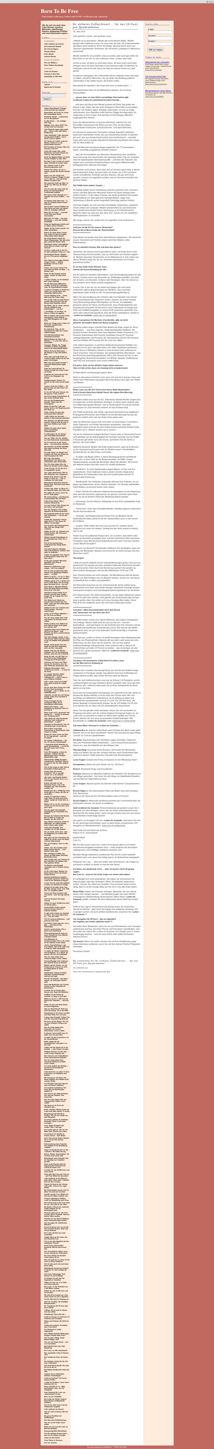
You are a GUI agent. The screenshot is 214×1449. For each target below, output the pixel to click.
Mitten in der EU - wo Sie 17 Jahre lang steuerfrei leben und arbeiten (56, 577)
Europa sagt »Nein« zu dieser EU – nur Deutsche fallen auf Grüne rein (57, 489)
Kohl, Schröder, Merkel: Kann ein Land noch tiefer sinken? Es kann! (57, 1110)
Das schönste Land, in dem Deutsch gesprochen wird (54, 166)
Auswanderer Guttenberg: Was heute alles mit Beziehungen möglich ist (55, 1089)
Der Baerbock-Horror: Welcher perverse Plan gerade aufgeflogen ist (56, 256)
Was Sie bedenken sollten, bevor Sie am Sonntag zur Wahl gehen (56, 1252)
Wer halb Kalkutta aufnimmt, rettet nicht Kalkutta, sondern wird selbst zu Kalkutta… (57, 550)
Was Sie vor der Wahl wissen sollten (54, 1423)
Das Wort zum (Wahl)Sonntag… (55, 1420)
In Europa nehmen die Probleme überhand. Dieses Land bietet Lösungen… (56, 1121)
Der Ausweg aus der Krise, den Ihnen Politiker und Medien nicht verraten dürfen (56, 1079)
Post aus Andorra (50, 1443)
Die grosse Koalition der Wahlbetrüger (53, 1416)
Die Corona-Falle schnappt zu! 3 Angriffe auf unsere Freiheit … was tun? (56, 196)
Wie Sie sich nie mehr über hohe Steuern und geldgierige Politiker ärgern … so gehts (56, 572)
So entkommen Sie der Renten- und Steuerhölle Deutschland (55, 435)
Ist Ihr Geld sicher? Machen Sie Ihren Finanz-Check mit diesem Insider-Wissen (55, 872)
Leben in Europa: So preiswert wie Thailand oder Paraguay (56, 1317)
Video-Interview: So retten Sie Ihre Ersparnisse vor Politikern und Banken (56, 1073)
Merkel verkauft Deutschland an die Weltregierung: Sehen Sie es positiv (56, 538)
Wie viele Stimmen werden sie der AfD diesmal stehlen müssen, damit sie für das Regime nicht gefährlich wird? (57, 639)
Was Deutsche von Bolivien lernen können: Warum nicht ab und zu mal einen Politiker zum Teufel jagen (56, 423)
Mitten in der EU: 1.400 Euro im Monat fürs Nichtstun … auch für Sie (56, 1000)
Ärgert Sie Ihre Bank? (52, 1438)
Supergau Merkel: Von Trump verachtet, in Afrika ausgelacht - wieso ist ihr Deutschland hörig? (56, 346)
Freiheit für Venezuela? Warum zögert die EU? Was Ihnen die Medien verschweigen (55, 521)
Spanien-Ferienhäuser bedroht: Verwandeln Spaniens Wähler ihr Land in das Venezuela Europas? (56, 878)
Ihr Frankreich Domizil (52, 46)
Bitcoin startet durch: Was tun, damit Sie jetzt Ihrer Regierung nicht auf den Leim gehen (55, 646)
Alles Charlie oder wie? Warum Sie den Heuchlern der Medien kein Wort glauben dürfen (56, 861)
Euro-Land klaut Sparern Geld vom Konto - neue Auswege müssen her (56, 894)
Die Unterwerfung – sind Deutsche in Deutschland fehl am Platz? (56, 498)
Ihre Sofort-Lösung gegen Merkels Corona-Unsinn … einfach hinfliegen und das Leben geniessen (56, 262)
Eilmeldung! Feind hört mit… (55, 1314)
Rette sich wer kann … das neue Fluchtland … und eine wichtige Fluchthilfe (56, 220)
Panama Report (49, 51)
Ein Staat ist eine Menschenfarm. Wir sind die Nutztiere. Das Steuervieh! (56, 1095)
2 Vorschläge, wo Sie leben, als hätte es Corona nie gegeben (55, 312)
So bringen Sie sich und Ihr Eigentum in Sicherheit (54, 1279)
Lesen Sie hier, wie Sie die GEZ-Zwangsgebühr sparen (56, 469)
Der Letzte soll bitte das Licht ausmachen (54, 1234)
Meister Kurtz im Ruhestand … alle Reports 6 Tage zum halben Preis (55, 352)
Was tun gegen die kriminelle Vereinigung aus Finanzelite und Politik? (56, 811)
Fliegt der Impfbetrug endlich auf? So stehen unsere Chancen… (56, 225)
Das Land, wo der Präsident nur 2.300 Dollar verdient (56, 1287)
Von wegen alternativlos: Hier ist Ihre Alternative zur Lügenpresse (56, 473)
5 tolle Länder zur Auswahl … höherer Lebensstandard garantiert (56, 417)
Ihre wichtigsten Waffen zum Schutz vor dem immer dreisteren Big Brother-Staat (56, 855)
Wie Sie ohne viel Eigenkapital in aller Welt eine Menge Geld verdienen (56, 527)
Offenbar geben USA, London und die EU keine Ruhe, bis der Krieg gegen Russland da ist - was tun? (57, 582)
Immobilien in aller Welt (53, 76)
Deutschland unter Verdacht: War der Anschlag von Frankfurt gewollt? (56, 1159)
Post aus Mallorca (50, 63)
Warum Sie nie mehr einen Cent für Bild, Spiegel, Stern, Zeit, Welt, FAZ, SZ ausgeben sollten (57, 888)
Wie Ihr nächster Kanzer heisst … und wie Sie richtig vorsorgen (56, 1434)
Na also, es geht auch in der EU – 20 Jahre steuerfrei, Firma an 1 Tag (57, 251)
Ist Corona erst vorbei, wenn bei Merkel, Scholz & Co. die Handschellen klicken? (55, 142)
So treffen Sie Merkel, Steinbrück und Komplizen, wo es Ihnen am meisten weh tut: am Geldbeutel (56, 952)
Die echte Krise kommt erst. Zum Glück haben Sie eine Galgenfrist (56, 1296)
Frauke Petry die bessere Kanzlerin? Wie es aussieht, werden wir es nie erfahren (54, 773)
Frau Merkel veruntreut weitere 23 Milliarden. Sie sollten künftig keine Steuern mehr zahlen (56, 823)
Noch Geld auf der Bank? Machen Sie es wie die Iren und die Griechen (56, 1139)
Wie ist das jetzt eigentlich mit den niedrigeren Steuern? (56, 1242)
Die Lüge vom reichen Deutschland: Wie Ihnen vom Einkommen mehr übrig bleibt (55, 460)
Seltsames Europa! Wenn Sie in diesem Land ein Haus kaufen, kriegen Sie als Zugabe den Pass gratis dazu (56, 595)
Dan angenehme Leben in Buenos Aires (56, 1354)
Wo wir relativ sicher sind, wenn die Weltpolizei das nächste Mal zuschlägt (56, 833)
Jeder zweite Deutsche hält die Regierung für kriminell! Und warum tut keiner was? (55, 1165)
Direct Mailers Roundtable (53, 65)
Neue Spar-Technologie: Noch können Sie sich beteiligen (54, 1275)
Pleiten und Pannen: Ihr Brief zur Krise (56, 1322)
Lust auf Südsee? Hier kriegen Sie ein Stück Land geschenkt (56, 506)
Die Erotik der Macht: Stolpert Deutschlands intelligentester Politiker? (55, 1400)
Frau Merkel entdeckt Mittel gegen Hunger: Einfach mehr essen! (56, 1334)
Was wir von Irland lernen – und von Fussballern (56, 1343)
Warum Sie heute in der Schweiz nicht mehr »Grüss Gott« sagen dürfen (56, 1186)
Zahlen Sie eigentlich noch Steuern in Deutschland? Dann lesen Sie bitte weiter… (56, 556)
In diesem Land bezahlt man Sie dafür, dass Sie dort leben (56, 1034)
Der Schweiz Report (51, 49)
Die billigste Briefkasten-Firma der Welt (56, 1370)
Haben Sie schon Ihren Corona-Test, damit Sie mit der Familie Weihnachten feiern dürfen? (55, 234)
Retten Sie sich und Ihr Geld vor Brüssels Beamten (56, 1427)
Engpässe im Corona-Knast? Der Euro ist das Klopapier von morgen (56, 376)
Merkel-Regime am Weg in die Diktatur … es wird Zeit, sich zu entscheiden (56, 340)
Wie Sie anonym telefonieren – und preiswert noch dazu (57, 920)
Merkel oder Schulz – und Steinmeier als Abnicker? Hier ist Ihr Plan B (56, 708)
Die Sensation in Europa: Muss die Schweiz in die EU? (57, 148)
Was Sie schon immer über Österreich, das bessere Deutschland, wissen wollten (54, 1029)
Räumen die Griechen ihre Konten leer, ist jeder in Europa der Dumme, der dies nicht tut (56, 817)
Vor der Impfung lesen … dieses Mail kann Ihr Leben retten (55, 296)
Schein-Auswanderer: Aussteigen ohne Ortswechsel (56, 1326)
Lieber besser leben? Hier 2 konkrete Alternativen (54, 502)
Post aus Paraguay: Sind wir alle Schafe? (56, 844)
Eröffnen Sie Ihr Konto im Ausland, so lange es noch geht (55, 995)
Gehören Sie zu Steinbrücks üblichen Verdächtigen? (54, 1374)
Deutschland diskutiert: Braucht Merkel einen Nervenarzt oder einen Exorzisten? (57, 484)
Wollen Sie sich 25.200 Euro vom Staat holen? (56, 1291)
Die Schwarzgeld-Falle (155, 76)
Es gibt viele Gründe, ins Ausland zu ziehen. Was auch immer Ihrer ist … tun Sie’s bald (56, 914)
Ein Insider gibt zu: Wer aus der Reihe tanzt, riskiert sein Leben (56, 1130)
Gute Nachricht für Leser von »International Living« (54, 1393)
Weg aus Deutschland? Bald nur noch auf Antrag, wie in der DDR (56, 1009)
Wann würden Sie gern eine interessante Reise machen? (54, 413)
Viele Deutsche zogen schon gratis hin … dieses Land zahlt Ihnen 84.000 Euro (56, 131)
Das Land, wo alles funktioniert (55, 1350)
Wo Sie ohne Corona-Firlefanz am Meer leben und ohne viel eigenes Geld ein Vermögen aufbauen (56, 208)
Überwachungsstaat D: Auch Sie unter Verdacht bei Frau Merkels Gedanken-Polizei (56, 935)
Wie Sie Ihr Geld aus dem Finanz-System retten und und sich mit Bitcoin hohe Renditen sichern (56, 301)
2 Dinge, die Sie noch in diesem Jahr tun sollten (55, 1311)
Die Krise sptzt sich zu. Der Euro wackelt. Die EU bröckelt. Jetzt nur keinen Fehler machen (56, 1214)
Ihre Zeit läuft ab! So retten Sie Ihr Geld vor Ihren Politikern (57, 1260)
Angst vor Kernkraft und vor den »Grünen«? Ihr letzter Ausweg (56, 1150)
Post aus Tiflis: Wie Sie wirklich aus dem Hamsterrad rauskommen (56, 439)
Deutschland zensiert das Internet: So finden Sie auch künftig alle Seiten (56, 1269)
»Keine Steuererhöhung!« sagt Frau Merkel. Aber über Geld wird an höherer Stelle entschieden (56, 946)
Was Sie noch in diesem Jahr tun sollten (56, 1412)
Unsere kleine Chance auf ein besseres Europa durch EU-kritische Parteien (54, 909)
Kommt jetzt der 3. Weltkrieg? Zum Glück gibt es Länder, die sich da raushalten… (57, 792)
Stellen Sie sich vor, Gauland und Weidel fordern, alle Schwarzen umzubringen (56, 533)
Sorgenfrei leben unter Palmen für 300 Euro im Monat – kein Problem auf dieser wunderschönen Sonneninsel (57, 632)
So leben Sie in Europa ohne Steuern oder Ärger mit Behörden (56, 991)
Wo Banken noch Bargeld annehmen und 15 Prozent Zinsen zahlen (56, 867)
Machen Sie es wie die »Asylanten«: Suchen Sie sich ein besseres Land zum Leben (57, 805)
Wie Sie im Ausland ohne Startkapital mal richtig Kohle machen (55, 544)
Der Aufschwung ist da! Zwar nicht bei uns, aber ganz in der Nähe (57, 1203)
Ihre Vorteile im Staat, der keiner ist (56, 1358)
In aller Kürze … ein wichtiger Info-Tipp (55, 122)
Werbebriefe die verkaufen (157, 62)
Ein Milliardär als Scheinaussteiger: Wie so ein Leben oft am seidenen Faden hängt (57, 940)
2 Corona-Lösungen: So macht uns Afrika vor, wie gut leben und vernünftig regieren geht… (56, 291)
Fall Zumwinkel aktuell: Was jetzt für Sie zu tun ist (56, 1366)
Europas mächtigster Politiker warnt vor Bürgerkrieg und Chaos (56, 1199)
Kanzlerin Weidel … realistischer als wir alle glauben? (56, 117)
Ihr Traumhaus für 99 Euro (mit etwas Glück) (56, 1307)
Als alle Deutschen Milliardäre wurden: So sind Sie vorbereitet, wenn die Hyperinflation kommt (55, 285)
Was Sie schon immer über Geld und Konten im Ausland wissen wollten (55, 619)
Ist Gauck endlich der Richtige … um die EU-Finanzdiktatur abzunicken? (56, 1067)
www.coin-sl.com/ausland (105, 315)
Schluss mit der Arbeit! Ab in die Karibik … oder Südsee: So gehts (56, 1048)
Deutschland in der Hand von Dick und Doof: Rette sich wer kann (57, 1014)
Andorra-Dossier (50, 56)
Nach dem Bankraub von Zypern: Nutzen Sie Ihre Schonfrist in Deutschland (56, 986)
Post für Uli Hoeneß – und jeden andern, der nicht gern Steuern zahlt (56, 980)
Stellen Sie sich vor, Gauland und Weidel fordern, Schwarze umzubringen (56, 609)
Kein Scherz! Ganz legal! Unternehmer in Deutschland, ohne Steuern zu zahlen (57, 730)
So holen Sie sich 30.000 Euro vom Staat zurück (56, 1171)
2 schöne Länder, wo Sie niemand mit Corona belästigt (56, 280)
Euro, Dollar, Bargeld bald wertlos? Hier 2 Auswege (54, 1126)
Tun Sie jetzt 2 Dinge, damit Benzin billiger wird (54, 1338)
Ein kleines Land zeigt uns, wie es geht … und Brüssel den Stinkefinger (56, 925)
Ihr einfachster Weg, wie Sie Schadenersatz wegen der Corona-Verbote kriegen (56, 330)
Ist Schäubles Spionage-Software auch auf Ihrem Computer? (56, 1084)
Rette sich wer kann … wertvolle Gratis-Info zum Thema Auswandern (55, 214)
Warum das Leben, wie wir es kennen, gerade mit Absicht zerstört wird (57, 171)
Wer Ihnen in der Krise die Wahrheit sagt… (54, 1106)
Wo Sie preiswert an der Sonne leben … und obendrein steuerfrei (56, 443)
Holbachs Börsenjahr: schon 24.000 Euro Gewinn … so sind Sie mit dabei (57, 669)
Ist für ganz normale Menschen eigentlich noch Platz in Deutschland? (55, 562)
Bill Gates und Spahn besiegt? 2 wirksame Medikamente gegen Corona (56, 364)
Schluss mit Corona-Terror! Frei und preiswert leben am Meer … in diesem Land (56, 269)
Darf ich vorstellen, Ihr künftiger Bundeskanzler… (56, 1302)
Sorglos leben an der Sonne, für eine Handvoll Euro (55, 1238)
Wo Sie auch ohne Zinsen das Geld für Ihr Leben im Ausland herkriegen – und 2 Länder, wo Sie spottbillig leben (57, 689)
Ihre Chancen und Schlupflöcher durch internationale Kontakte (56, 1056)
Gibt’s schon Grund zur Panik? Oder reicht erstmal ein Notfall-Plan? (55, 683)
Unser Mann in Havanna (53, 1440)
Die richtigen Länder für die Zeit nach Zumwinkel (56, 1362)
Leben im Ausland (51, 71)
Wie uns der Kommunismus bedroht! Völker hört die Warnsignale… (54, 402)
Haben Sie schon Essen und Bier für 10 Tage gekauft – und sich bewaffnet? (56, 736)
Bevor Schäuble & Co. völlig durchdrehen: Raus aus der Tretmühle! (54, 1388)
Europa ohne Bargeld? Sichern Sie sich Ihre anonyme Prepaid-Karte (56, 1018)
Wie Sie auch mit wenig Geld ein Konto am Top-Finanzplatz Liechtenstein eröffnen (56, 190)
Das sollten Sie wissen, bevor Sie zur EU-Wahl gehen (56, 493)
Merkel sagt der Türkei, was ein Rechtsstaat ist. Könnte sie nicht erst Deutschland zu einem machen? (55, 967)
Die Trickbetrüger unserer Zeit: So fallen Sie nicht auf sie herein (56, 1191)
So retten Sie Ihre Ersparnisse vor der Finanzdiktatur (56, 1038)
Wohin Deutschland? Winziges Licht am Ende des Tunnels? (55, 109)
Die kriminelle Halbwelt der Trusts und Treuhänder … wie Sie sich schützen (56, 515)
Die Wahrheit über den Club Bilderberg (54, 1347)
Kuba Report (49, 54)
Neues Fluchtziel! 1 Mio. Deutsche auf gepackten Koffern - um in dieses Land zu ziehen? (56, 136)
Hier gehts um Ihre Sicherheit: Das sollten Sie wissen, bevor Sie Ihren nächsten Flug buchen (56, 839)
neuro (124, 1447)
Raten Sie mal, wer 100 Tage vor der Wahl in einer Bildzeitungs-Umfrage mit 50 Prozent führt (55, 658)
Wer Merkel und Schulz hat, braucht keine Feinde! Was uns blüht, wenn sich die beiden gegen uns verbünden (56, 602)
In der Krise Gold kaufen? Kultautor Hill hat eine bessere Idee (55, 1247)
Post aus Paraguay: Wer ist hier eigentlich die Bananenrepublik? (56, 510)
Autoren (47, 84)
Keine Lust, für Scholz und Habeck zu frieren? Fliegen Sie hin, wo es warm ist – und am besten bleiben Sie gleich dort (57, 178)
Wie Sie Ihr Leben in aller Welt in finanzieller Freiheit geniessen (56, 768)
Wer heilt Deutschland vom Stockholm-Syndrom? (54, 336)
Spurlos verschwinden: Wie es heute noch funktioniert (55, 930)
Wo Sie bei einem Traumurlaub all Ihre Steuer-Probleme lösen (56, 397)
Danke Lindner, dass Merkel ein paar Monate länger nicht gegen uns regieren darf (56, 625)
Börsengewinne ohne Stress (158, 91)
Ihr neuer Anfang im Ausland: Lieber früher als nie (55, 1256)
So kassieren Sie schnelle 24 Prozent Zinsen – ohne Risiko (55, 1134)
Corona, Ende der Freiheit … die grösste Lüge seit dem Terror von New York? (56, 387)
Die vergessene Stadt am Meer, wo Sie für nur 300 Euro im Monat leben (56, 184)
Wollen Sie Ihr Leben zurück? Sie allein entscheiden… (56, 229)
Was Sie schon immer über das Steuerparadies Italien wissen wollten (55, 1101)
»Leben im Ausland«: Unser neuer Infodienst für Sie (56, 1383)
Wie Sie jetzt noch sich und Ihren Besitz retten (56, 1265)
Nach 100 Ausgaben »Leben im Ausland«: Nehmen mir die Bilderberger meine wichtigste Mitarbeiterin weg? (55, 754)
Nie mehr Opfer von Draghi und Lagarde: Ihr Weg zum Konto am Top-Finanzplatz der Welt (56, 454)
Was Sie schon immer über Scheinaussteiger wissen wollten (55, 957)
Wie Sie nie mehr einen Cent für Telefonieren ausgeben (55, 1406)
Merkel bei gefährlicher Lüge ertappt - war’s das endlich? (54, 567)
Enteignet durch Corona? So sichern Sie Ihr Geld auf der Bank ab (56, 382)
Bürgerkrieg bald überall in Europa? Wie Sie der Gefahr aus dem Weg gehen (56, 1115)
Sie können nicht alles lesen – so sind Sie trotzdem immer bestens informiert (56, 202)
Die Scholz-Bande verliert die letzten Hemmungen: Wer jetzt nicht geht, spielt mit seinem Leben (57, 240)
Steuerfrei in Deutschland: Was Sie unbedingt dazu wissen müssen (56, 725)
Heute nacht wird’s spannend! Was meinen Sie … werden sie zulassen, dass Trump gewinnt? (57, 714)
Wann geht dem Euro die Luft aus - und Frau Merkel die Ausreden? (56, 1175)
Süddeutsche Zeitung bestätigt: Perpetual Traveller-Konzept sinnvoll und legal (55, 974)
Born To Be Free (59, 11)
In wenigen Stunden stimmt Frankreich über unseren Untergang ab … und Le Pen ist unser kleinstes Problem (55, 676)
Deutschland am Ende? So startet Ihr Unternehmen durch (56, 113)
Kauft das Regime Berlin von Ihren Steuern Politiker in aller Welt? (57, 158)
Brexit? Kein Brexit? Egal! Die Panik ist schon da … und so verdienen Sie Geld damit (55, 478)
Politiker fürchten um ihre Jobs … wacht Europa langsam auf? (56, 1052)
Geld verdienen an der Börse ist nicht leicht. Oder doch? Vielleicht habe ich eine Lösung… (56, 1180)
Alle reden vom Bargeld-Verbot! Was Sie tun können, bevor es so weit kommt (56, 778)
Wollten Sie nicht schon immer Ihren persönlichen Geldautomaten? (55, 429)
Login (210, 2)
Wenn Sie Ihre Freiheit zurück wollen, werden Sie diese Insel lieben (55, 275)
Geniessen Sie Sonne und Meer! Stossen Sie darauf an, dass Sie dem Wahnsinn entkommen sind (56, 664)
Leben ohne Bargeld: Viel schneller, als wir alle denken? (55, 828)
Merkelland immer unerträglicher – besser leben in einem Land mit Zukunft (57, 246)
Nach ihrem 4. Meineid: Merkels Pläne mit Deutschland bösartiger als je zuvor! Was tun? (56, 588)
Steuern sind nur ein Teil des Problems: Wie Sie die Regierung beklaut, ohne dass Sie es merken (56, 652)
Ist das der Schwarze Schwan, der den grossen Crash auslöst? (56, 393)
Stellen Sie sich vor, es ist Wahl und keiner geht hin (55, 1283)
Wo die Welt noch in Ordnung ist (56, 1299)
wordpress (107, 1447)
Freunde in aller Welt (52, 74)
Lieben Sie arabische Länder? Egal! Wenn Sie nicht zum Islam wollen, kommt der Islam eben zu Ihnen (56, 799)
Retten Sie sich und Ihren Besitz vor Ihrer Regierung (55, 1005)
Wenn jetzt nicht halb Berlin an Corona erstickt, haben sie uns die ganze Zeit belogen (56, 358)
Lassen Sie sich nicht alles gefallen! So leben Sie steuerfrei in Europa (57, 884)
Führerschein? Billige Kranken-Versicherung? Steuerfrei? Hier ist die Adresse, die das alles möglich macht (56, 762)
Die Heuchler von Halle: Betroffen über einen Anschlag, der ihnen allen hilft (56, 448)
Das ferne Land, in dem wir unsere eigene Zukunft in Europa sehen (56, 162)
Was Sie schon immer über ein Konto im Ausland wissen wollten (56, 465)
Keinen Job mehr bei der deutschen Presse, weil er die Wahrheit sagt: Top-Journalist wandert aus (55, 785)
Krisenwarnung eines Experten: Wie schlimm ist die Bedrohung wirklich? (55, 1145)
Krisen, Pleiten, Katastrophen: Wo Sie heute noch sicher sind (56, 1155)
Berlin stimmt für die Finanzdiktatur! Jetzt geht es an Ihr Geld (55, 1043)
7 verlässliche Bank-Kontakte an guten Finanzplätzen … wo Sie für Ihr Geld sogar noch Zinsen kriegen (56, 747)
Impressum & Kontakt (52, 87)
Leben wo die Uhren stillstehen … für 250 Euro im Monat (56, 614)
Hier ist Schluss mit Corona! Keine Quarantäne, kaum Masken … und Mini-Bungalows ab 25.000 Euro (56, 318)
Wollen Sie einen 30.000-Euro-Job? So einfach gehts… (57, 904)
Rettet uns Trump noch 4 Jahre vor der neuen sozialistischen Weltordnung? (57, 324)
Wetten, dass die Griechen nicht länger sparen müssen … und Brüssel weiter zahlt (55, 849)
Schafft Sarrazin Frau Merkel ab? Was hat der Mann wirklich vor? (56, 1195)
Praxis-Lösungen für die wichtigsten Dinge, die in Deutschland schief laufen (53, 702)
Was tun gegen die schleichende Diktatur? (55, 1223)
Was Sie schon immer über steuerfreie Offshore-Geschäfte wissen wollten (54, 1061)
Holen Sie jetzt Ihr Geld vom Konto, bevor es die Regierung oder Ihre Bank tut (57, 408)
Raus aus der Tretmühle (53, 1396)
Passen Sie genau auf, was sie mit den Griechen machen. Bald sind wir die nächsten (56, 1228)
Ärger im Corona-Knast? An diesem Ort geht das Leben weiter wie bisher (56, 370)
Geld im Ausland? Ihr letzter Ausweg (54, 899)
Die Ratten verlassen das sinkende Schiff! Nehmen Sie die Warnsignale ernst (56, 1208)
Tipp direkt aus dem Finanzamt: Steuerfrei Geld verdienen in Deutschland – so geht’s (56, 720)
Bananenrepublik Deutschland (55, 1431)
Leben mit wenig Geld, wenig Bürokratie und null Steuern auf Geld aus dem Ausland (56, 152)
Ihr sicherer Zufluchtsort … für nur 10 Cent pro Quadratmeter (55, 741)
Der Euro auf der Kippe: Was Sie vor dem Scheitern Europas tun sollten (56, 1023)
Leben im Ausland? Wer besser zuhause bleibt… (55, 1379)
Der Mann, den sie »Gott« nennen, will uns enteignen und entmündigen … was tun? (56, 307)
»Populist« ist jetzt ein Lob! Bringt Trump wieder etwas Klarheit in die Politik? (56, 696)
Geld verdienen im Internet (54, 44)
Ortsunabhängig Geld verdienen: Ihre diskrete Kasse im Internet (56, 962)
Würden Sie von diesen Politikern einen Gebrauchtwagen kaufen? (56, 1219)
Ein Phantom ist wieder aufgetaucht (52, 1330)
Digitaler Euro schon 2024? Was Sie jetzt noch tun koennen (55, 126)
